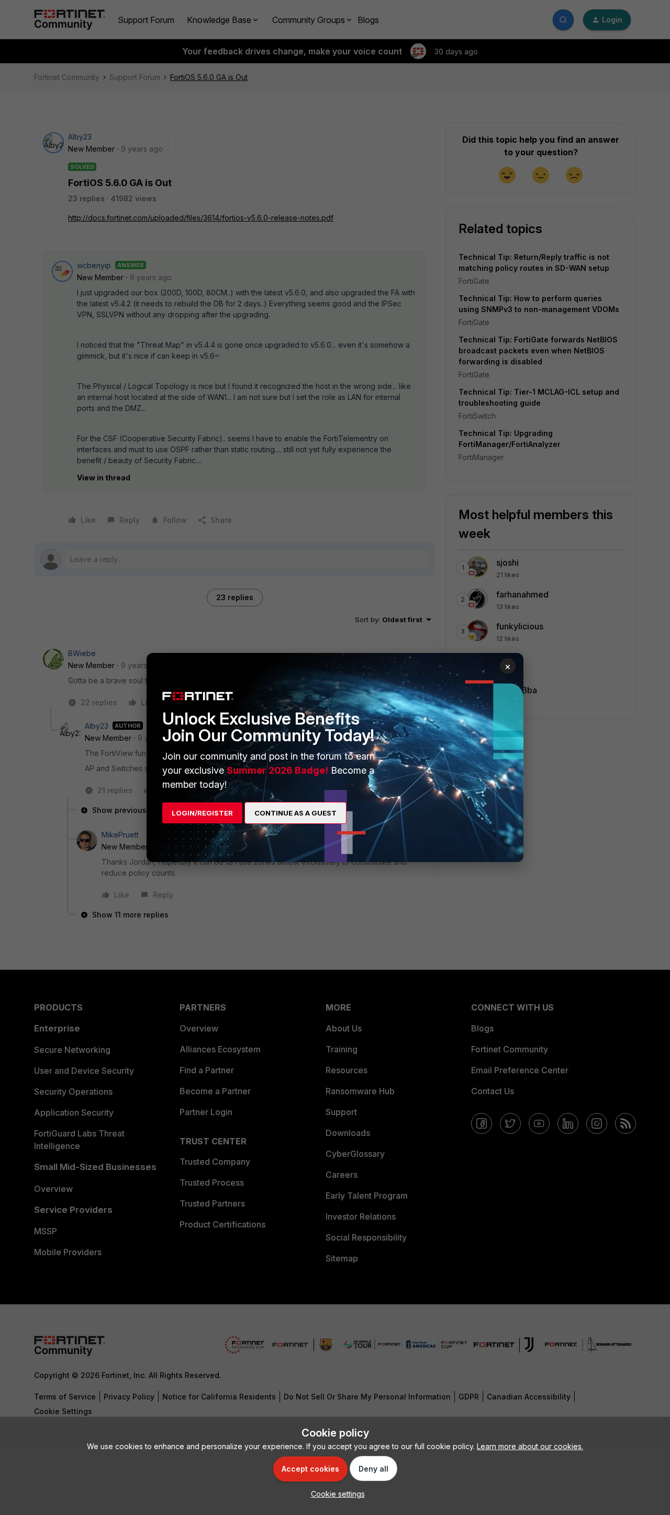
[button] (335, 1493)
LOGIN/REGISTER (202, 813)
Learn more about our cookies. (530, 1446)
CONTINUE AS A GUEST (295, 813)
